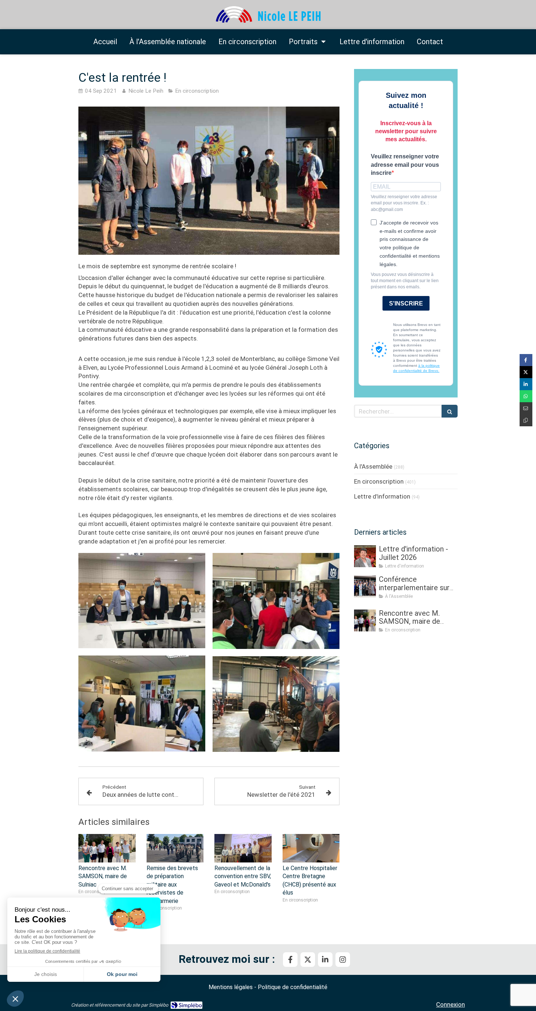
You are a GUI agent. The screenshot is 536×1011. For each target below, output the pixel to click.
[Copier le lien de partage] (526, 420)
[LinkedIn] (325, 959)
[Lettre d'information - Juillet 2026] (365, 556)
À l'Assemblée (373, 466)
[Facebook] (290, 959)
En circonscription (379, 481)
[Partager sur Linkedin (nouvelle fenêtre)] (526, 384)
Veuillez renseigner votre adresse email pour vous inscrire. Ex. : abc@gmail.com (404, 203)
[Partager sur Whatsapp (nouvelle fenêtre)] (526, 396)
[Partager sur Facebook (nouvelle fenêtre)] (526, 360)
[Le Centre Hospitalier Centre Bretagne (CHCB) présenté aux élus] (311, 848)
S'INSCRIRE (406, 303)
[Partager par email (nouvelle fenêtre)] (526, 408)
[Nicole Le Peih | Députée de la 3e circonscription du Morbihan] (268, 15)
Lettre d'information (382, 496)
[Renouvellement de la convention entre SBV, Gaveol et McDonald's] (243, 848)
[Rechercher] (450, 411)
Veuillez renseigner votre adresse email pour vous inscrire (405, 164)
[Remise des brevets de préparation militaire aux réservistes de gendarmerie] (175, 848)
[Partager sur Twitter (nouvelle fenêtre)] (526, 372)
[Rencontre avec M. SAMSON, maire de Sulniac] (107, 848)
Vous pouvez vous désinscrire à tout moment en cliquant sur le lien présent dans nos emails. (405, 280)
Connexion (450, 1004)
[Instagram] (342, 959)
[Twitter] (307, 959)
